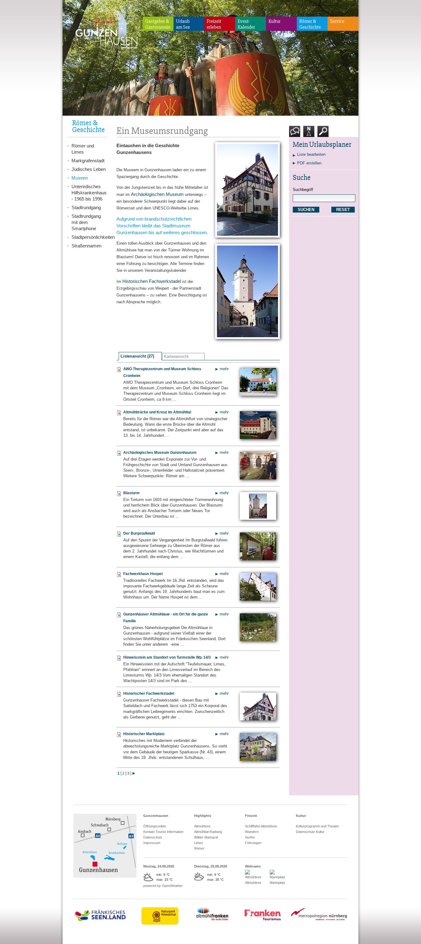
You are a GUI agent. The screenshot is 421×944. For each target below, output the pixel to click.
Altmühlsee (202, 826)
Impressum (151, 843)
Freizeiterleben (214, 24)
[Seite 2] (134, 773)
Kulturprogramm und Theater (317, 826)
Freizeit (251, 816)
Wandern (252, 832)
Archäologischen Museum (157, 194)
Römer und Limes (83, 149)
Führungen (253, 843)
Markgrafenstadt (88, 160)
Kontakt (296, 139)
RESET (343, 209)
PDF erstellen (309, 163)
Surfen (250, 837)
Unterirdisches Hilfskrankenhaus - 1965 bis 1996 (89, 192)
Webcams (253, 866)
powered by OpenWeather (163, 886)
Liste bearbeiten (311, 154)
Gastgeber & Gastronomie (157, 24)
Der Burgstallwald (139, 533)
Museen (80, 177)
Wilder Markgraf (206, 837)
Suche (323, 139)
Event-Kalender (246, 24)
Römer (199, 848)
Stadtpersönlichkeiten (89, 237)
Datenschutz (152, 837)
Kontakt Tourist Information (163, 832)
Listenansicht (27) (137, 356)
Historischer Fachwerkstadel (148, 693)
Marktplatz (277, 882)
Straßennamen (86, 245)
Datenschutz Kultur (310, 832)
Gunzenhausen (155, 816)
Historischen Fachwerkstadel (151, 281)
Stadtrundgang (86, 207)
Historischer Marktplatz (144, 734)
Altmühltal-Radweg (208, 832)
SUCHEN (306, 209)
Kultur (274, 21)
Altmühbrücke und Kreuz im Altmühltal (157, 412)
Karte (308, 139)
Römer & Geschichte (310, 24)
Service (337, 21)
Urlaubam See (183, 24)
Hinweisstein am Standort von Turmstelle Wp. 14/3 (167, 657)
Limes (198, 843)
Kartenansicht (176, 356)
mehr (224, 368)
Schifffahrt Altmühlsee (261, 826)
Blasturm (131, 493)
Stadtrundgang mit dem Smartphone (86, 222)
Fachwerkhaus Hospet (143, 574)
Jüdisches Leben (89, 169)
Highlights (202, 816)
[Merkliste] (118, 372)
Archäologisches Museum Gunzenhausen (159, 452)
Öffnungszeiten (154, 826)
